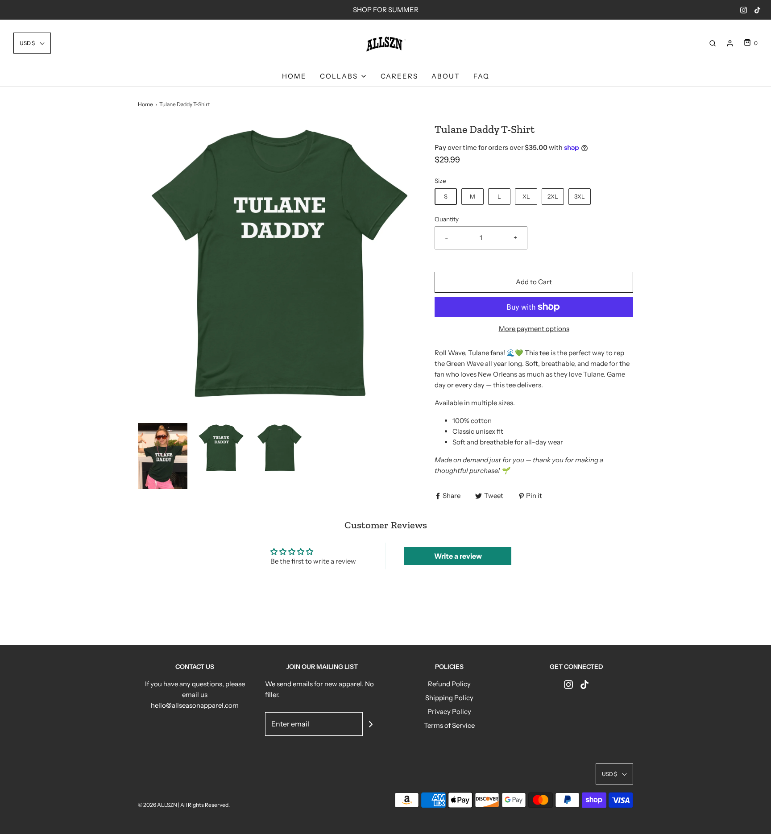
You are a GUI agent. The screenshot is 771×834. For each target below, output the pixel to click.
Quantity (447, 219)
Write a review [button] (458, 556)
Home (294, 76)
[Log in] (730, 43)
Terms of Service (449, 725)
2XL (552, 196)
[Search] (712, 43)
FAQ (481, 76)
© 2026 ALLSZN (158, 804)
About (445, 76)
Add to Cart (534, 282)
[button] (32, 43)
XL (526, 196)
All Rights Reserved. (205, 804)
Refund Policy (449, 684)
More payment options (534, 328)
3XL (579, 196)
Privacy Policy (449, 711)
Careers (399, 76)
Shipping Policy (449, 697)
